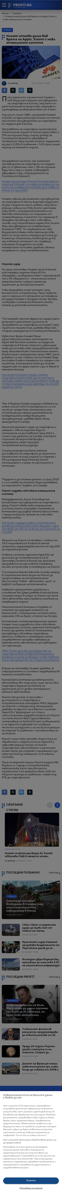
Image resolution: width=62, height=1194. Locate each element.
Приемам (31, 1181)
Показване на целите (31, 1188)
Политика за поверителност (31, 1135)
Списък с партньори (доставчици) (21, 1171)
